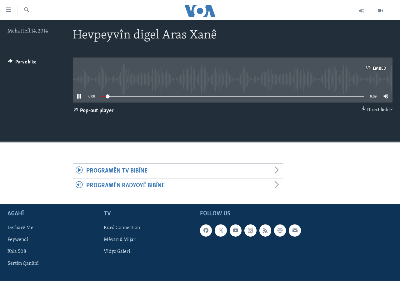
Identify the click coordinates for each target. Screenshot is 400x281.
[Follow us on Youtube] (236, 231)
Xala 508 (17, 251)
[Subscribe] (295, 231)
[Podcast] (280, 231)
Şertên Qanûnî (23, 263)
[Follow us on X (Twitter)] (221, 231)
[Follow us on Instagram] (250, 231)
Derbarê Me (20, 228)
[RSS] (265, 231)
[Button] (22, 63)
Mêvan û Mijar (120, 240)
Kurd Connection (122, 228)
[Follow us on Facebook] (206, 231)
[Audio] (361, 10)
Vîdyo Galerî (117, 251)
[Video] (380, 10)
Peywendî (18, 240)
